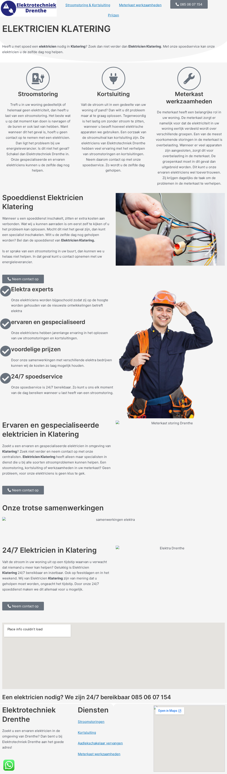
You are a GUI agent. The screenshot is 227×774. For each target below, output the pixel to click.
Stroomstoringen (91, 722)
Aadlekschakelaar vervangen (100, 743)
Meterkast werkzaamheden (140, 5)
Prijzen (113, 15)
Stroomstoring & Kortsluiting (87, 5)
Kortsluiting (87, 732)
